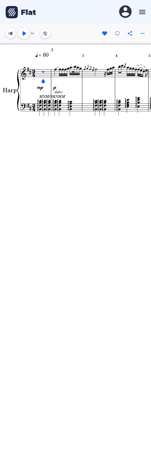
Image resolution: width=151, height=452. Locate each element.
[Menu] (141, 12)
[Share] (130, 33)
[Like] (104, 33)
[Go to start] (10, 33)
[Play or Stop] (23, 33)
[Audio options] (32, 33)
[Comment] (117, 33)
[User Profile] (125, 12)
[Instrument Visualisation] (45, 33)
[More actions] (142, 33)
